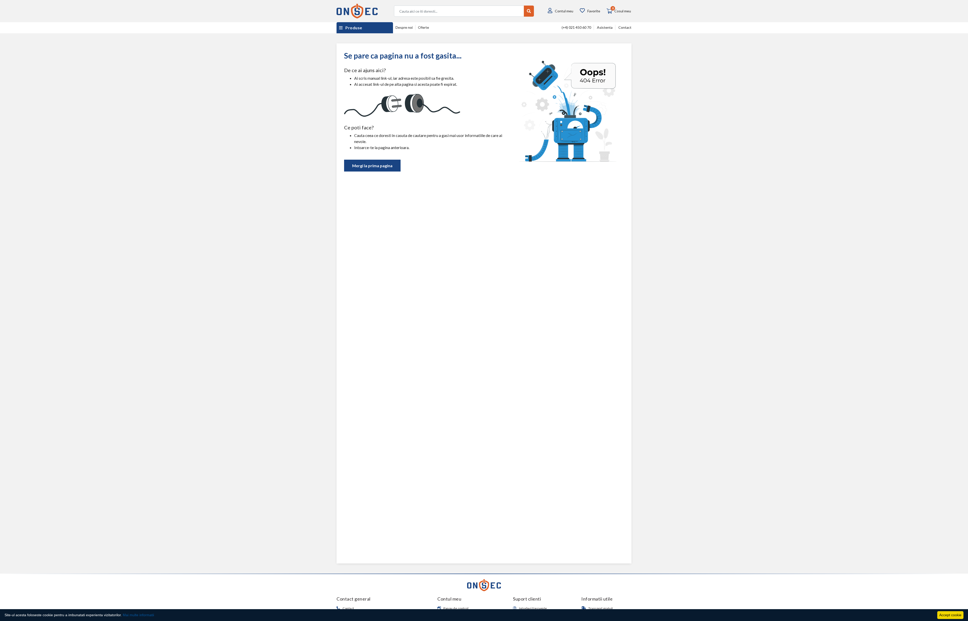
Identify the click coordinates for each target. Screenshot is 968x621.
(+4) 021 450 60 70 (576, 27)
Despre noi (404, 27)
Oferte (423, 27)
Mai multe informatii (138, 615)
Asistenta (605, 27)
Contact (624, 27)
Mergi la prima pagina (372, 165)
